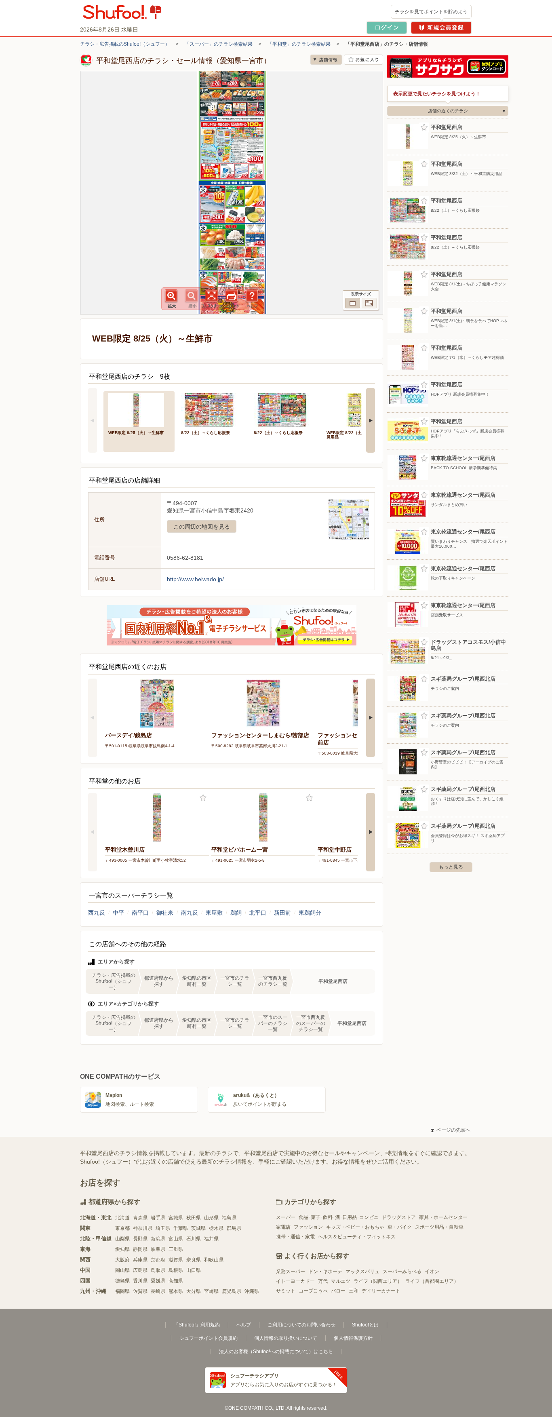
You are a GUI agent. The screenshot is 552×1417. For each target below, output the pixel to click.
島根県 (176, 1270)
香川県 (140, 1281)
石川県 (193, 1239)
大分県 (193, 1291)
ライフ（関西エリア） (378, 1281)
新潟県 (158, 1239)
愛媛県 (158, 1281)
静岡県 (140, 1249)
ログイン (387, 27)
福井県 (211, 1239)
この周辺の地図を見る (201, 526)
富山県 (176, 1239)
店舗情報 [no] (326, 60)
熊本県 (176, 1291)
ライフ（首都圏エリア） (432, 1281)
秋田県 (193, 1218)
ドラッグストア (399, 1217)
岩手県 (158, 1218)
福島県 (229, 1218)
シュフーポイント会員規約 (208, 1338)
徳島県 (122, 1281)
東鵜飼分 (310, 912)
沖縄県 (251, 1291)
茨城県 (198, 1228)
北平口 (257, 912)
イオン (432, 1271)
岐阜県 (158, 1249)
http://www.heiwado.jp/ (195, 579)
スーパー (285, 1217)
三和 (353, 1291)
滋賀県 (176, 1260)
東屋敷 (214, 912)
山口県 (193, 1270)
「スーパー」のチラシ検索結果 (219, 44)
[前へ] (92, 420)
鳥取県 (158, 1270)
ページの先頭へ (450, 1130)
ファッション (308, 1227)
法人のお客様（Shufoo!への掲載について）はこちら (276, 1351)
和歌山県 (213, 1260)
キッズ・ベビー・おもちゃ (355, 1227)
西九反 (96, 912)
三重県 (176, 1249)
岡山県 (122, 1270)
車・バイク (400, 1227)
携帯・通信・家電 (295, 1237)
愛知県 (122, 1249)
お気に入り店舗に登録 (363, 60)
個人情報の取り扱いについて (285, 1338)
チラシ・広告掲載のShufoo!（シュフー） (125, 44)
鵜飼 (236, 912)
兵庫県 (140, 1260)
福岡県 (122, 1291)
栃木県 (216, 1228)
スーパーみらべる (402, 1271)
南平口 (140, 912)
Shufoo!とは (365, 1325)
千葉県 (180, 1228)
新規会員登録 (441, 27)
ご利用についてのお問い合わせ (301, 1325)
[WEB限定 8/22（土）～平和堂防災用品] (357, 409)
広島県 (140, 1270)
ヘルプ (243, 1325)
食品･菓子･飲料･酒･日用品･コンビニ (339, 1217)
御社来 (164, 912)
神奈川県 (142, 1228)
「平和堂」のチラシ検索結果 (299, 44)
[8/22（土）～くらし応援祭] (211, 409)
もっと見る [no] (451, 867)
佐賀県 (140, 1291)
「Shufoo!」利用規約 (197, 1325)
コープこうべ (313, 1291)
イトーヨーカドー (295, 1281)
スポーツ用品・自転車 (439, 1227)
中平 (118, 912)
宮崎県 (211, 1291)
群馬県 (234, 1228)
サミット (285, 1291)
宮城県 (176, 1218)
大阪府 (122, 1260)
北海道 (122, 1218)
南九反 (189, 912)
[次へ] (370, 420)
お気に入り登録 (203, 798)
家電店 (283, 1227)
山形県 (211, 1218)
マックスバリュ (362, 1271)
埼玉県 (163, 1228)
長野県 (140, 1239)
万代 (323, 1281)
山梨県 (122, 1239)
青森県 (140, 1218)
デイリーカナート (381, 1291)
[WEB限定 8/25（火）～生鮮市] (139, 409)
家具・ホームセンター (443, 1217)
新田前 (282, 912)
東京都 (122, 1228)
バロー (338, 1291)
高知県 (176, 1281)
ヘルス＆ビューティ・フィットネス (357, 1237)
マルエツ (340, 1281)
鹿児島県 (231, 1291)
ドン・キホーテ (325, 1271)
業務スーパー (290, 1271)
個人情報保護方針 (353, 1338)
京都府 (158, 1260)
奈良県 (193, 1260)
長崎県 (158, 1291)
